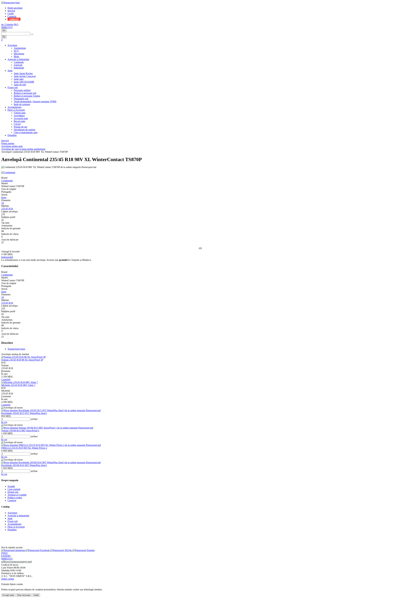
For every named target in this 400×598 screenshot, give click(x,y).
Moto (16, 56)
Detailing (12, 135)
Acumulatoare (14, 107)
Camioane (19, 62)
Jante (10, 70)
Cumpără (5, 379)
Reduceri (14, 19)
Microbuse (19, 53)
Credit (11, 13)
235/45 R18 (7, 208)
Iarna (3, 197)
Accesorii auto (21, 118)
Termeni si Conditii (17, 494)
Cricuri (17, 124)
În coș (4, 422)
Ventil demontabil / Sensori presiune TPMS (35, 101)
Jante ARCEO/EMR (24, 81)
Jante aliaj (18, 79)
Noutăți (11, 486)
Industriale (19, 67)
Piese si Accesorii (16, 110)
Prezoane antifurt (22, 90)
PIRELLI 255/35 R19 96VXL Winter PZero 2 (24, 448)
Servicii (11, 10)
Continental (7, 180)
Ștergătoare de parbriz (24, 129)
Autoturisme (20, 48)
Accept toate (8, 595)
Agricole (18, 65)
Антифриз (19, 115)
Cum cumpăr (14, 489)
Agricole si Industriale (18, 59)
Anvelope (12, 45)
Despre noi (13, 492)
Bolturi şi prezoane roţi (25, 93)
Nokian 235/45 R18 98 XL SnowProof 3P (22, 359)
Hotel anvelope (15, 8)
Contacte (12, 16)
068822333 (6, 27)
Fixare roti (13, 87)
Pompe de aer (20, 126)
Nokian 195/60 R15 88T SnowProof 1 (20, 430)
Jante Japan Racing (23, 73)
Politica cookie (15, 497)
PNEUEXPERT (6, 554)
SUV (16, 51)
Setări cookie (7, 579)
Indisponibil (7, 257)
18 (2, 203)
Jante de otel (20, 84)
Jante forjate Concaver (25, 76)
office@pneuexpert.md (16, 561)
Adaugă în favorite (10, 251)
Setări (36, 595)
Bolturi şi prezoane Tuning (27, 96)
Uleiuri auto (19, 112)
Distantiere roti (21, 98)
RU (3, 30)
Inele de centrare (22, 104)
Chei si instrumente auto (26, 132)
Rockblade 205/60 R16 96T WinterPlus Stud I (24, 465)
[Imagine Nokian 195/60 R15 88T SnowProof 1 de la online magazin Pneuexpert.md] (47, 427)
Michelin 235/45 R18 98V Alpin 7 (18, 385)
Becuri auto (19, 121)
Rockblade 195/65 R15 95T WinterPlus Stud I (24, 413)
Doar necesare (23, 595)
